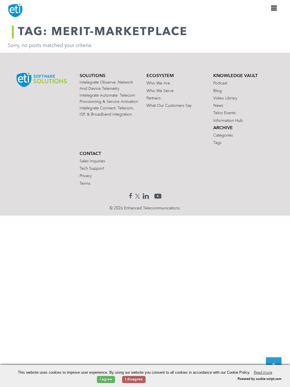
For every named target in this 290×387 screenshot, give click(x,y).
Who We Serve (160, 91)
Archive (223, 128)
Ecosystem (160, 76)
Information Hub (228, 121)
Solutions (92, 76)
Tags (217, 143)
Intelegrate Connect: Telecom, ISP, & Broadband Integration (107, 111)
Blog (217, 91)
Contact (90, 154)
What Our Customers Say (169, 106)
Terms (85, 184)
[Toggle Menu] (274, 8)
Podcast (220, 83)
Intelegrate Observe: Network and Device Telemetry (106, 85)
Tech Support (92, 169)
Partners (153, 98)
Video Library (225, 98)
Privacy (86, 176)
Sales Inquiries (92, 161)
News (218, 106)
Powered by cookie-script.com (260, 379)
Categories (223, 135)
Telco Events (224, 113)
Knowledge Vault (235, 76)
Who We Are (158, 83)
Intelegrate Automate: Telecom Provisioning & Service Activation (109, 98)
